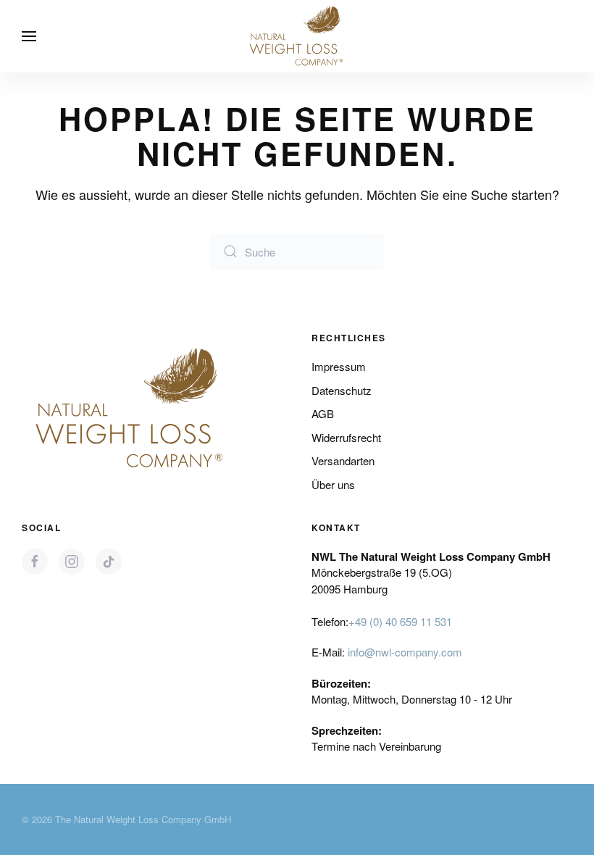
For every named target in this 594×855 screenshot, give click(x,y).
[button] (29, 36)
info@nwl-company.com (405, 651)
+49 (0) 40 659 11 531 (400, 621)
